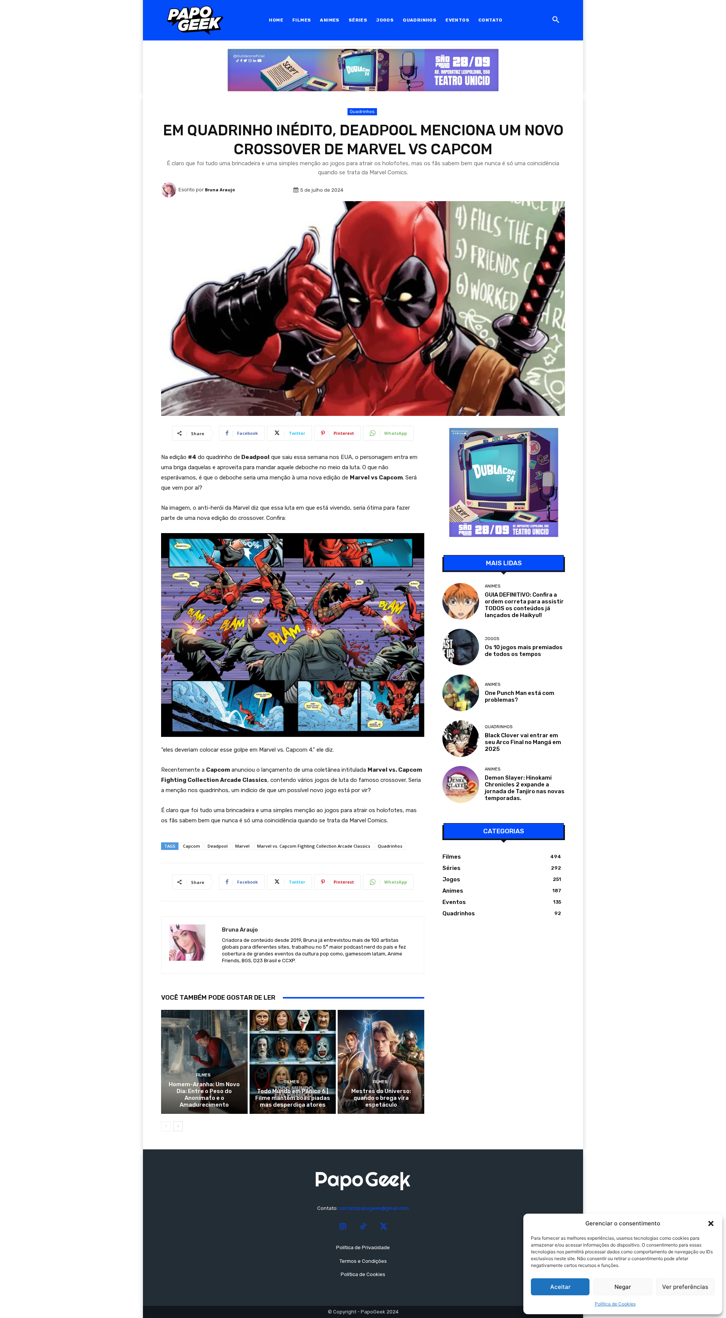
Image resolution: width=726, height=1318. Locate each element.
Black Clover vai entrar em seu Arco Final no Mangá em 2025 (523, 742)
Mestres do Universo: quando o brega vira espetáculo (381, 1098)
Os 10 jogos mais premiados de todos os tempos (524, 650)
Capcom (191, 846)
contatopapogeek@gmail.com (374, 1208)
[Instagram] (342, 1226)
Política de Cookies (615, 1304)
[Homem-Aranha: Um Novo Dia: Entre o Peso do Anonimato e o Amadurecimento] (204, 1061)
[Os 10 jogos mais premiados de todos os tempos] (460, 647)
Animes (492, 586)
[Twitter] (383, 1226)
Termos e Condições (363, 1261)
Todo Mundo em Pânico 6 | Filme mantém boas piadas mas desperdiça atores (292, 1098)
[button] (711, 1223)
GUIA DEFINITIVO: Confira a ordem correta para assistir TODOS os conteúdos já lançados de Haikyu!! (524, 605)
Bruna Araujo (220, 189)
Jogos (492, 639)
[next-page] (178, 1126)
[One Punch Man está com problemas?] (460, 693)
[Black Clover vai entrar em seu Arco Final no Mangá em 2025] (460, 738)
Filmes (203, 1075)
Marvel (242, 846)
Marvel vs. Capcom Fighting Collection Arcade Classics (313, 846)
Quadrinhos (362, 111)
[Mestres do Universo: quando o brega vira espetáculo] (381, 1061)
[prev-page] (166, 1126)
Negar (622, 1286)
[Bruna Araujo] (169, 189)
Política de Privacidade (363, 1247)
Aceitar (560, 1286)
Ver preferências (685, 1286)
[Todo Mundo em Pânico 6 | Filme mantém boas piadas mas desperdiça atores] (293, 1061)
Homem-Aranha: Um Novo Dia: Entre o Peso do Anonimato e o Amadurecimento (204, 1094)
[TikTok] (363, 1226)
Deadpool (218, 846)
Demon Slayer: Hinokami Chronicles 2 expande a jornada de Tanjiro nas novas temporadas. (525, 788)
